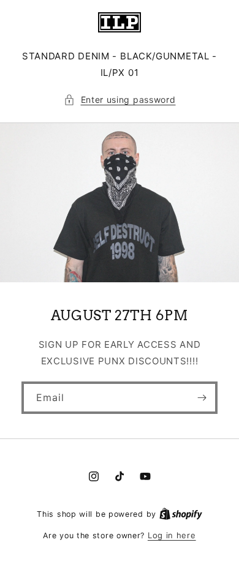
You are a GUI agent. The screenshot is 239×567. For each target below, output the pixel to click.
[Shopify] (180, 514)
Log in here (172, 535)
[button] (120, 99)
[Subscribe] (201, 397)
